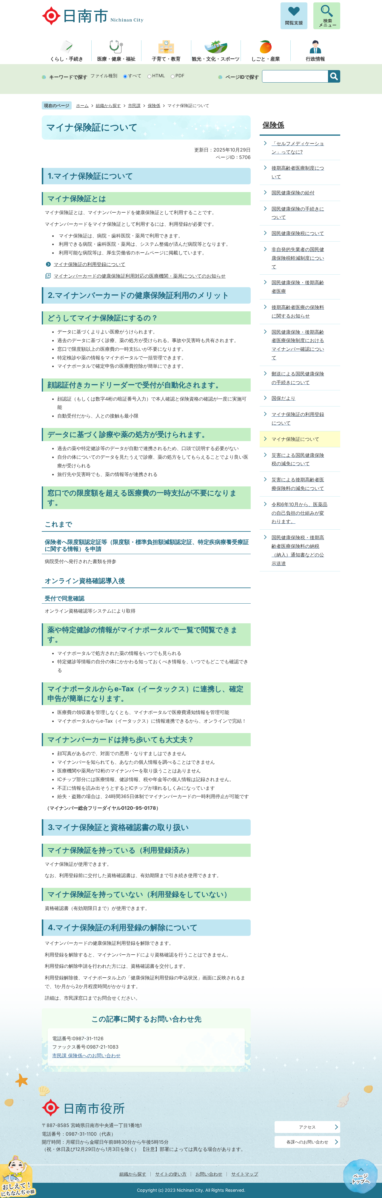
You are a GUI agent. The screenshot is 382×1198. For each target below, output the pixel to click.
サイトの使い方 (171, 1174)
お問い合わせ (208, 1174)
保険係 (154, 105)
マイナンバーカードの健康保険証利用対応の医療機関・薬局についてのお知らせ (140, 276)
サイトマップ (244, 1174)
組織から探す (108, 105)
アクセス (307, 1126)
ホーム (82, 105)
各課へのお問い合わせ (307, 1141)
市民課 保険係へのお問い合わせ (86, 1055)
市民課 (134, 105)
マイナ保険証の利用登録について (89, 264)
